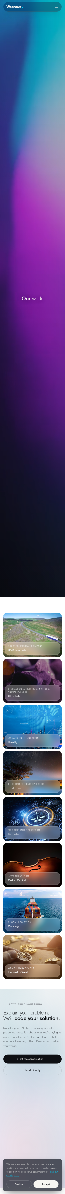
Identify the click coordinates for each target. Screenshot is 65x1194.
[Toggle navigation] (56, 6)
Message (13, 1123)
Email (11, 1108)
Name (11, 1094)
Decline (19, 1184)
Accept (46, 1184)
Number (39, 1108)
